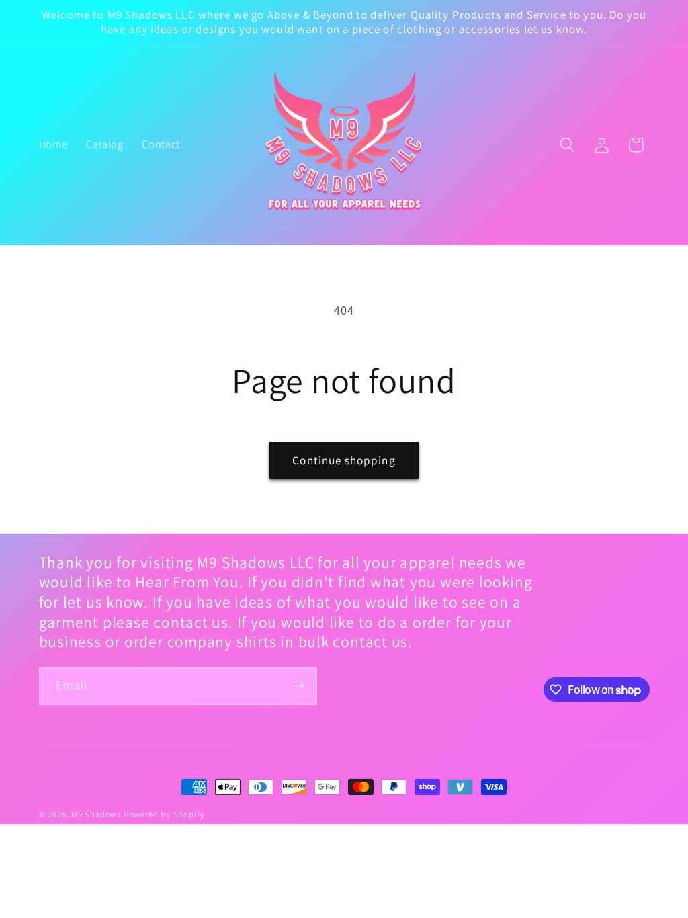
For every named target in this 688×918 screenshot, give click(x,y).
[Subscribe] (299, 686)
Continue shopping (344, 460)
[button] (567, 145)
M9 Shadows (96, 814)
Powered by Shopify (164, 814)
